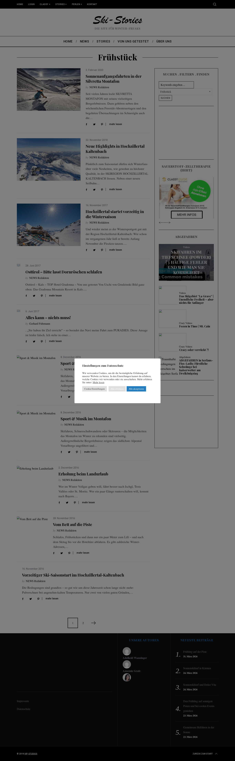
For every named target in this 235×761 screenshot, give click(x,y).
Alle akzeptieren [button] (136, 388)
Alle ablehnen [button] (117, 388)
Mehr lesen (98, 382)
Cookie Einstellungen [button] (94, 388)
